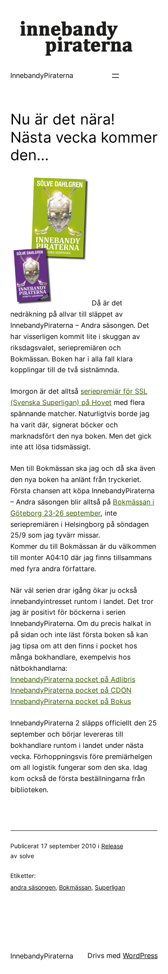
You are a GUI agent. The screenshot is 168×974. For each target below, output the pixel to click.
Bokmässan (75, 887)
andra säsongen (33, 887)
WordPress (140, 955)
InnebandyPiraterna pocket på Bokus (70, 701)
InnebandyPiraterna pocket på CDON (70, 690)
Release (112, 846)
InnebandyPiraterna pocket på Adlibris (72, 679)
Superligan (110, 887)
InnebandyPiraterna (41, 75)
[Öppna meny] (115, 76)
